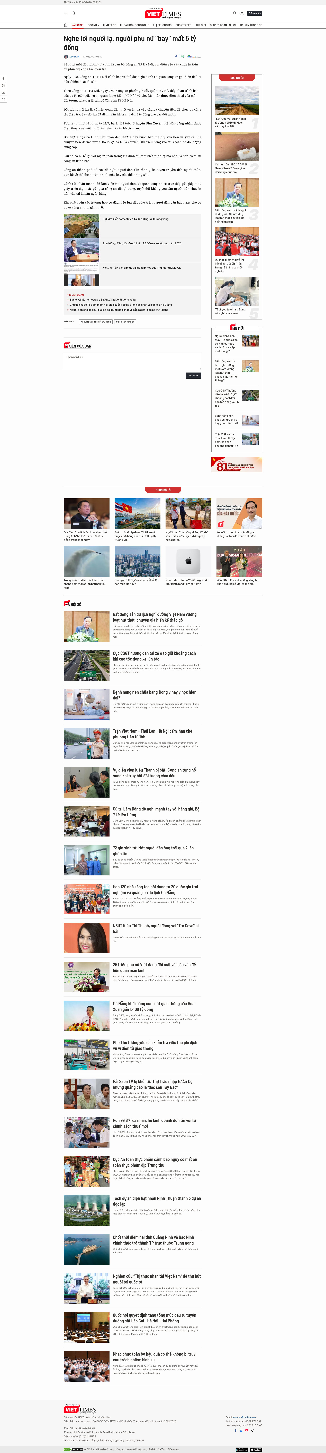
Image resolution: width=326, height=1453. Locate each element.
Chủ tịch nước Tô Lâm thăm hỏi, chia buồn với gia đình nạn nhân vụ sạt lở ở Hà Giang (121, 304)
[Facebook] (176, 56)
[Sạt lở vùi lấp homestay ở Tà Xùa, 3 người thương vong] (81, 226)
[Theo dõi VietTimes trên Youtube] (246, 1430)
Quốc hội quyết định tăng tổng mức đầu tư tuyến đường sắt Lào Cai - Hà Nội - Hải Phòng (154, 1317)
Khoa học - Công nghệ (134, 25)
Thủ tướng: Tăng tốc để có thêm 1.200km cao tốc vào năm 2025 (142, 243)
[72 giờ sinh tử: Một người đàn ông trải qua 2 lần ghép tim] (87, 860)
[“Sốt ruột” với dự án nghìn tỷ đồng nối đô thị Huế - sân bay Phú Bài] (237, 100)
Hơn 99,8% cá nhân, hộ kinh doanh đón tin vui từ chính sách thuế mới (154, 1123)
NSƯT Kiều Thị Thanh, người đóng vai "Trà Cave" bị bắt (156, 928)
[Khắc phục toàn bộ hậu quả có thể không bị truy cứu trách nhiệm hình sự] (87, 1366)
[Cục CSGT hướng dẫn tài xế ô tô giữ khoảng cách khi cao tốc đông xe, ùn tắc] (250, 395)
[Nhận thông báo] (234, 13)
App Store (242, 1450)
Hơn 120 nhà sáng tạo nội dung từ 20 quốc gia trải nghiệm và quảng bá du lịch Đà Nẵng (155, 889)
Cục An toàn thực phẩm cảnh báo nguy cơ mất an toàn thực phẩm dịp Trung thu (155, 1162)
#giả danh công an (125, 321)
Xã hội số (78, 25)
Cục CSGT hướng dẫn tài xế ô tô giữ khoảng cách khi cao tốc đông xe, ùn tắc (227, 398)
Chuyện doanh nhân (223, 25)
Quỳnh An (74, 56)
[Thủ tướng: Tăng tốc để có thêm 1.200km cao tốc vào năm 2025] (81, 250)
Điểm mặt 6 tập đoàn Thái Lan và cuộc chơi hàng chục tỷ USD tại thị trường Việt (135, 536)
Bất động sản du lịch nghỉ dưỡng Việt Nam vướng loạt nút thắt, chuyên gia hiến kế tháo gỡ (230, 216)
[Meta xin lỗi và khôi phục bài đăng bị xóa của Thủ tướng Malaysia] (81, 274)
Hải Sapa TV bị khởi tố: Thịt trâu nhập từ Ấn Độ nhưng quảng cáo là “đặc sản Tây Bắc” (153, 1084)
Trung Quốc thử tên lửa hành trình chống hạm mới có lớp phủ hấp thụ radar (84, 584)
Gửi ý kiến (193, 375)
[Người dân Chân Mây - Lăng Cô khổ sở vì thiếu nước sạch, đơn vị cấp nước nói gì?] (250, 341)
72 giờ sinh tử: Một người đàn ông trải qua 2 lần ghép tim (153, 850)
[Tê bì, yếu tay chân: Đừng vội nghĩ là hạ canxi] (237, 291)
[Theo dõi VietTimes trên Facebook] (235, 1430)
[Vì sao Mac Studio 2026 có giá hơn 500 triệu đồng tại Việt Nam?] (188, 561)
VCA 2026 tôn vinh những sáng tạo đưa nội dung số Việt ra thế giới (237, 582)
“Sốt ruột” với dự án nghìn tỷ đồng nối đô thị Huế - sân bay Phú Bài (230, 122)
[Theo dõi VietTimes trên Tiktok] (252, 1430)
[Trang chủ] (66, 25)
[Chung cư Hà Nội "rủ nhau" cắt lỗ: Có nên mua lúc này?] (137, 561)
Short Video (184, 25)
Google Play (256, 1450)
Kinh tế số (109, 25)
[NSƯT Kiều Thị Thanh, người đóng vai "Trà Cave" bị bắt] (87, 938)
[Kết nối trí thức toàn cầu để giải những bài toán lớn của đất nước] (239, 513)
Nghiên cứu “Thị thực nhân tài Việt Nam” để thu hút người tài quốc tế (157, 1278)
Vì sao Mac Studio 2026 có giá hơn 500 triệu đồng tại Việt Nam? (187, 582)
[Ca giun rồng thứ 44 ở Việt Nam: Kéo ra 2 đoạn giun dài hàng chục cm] (237, 146)
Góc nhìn (93, 25)
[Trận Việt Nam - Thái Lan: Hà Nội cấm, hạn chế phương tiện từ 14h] (250, 439)
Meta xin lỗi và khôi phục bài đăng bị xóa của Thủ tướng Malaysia (142, 267)
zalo (241, 1430)
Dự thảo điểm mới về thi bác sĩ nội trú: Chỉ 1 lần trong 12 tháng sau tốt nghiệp (229, 265)
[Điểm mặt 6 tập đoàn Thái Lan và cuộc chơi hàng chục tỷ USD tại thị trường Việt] (137, 513)
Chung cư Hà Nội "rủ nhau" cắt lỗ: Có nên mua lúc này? (136, 582)
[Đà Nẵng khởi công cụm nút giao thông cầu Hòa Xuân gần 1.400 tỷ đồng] (87, 1016)
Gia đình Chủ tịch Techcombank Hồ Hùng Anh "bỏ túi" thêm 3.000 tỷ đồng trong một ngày (85, 536)
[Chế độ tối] (242, 13)
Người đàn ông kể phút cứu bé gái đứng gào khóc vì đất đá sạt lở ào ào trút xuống (119, 309)
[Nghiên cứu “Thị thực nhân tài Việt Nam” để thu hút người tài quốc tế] (87, 1288)
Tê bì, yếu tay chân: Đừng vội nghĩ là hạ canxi (230, 311)
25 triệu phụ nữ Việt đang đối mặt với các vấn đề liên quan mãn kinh (154, 967)
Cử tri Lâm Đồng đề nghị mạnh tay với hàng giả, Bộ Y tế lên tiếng (156, 811)
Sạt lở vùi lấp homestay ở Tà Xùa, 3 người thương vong (136, 219)
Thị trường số (162, 25)
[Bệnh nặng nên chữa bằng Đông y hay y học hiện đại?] (250, 420)
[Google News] (194, 56)
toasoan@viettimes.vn (244, 1417)
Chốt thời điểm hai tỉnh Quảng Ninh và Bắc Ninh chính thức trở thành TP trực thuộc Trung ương (153, 1239)
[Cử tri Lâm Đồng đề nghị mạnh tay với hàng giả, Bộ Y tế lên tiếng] (87, 821)
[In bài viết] (182, 57)
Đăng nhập (255, 13)
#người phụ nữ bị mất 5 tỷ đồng (96, 321)
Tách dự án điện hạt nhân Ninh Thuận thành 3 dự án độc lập (157, 1200)
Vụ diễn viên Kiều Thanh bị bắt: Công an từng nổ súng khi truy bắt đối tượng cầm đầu (154, 772)
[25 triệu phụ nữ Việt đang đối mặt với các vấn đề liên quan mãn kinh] (87, 977)
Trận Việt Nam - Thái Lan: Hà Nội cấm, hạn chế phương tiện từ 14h (226, 440)
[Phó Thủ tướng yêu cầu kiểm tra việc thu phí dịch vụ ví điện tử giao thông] (87, 1055)
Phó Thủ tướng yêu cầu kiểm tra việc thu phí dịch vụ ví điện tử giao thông (155, 1045)
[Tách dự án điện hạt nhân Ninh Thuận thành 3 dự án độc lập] (87, 1210)
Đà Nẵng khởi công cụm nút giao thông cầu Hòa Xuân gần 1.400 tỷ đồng (153, 1006)
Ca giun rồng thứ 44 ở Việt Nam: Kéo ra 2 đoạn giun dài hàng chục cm (231, 168)
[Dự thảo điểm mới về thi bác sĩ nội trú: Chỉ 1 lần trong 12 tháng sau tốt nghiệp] (237, 241)
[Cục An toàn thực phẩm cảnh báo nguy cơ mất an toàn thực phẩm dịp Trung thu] (87, 1171)
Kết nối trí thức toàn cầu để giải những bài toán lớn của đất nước (236, 534)
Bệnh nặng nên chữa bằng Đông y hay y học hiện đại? (226, 419)
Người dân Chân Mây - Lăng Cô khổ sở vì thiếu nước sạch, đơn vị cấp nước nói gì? (226, 343)
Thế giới (201, 25)
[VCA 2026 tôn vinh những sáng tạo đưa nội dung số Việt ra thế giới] (239, 561)
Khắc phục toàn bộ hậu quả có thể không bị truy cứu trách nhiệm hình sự (154, 1356)
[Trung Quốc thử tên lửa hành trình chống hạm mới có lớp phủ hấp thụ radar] (87, 561)
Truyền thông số (251, 25)
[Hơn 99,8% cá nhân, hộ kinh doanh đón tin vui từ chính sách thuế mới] (87, 1132)
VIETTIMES (163, 13)
